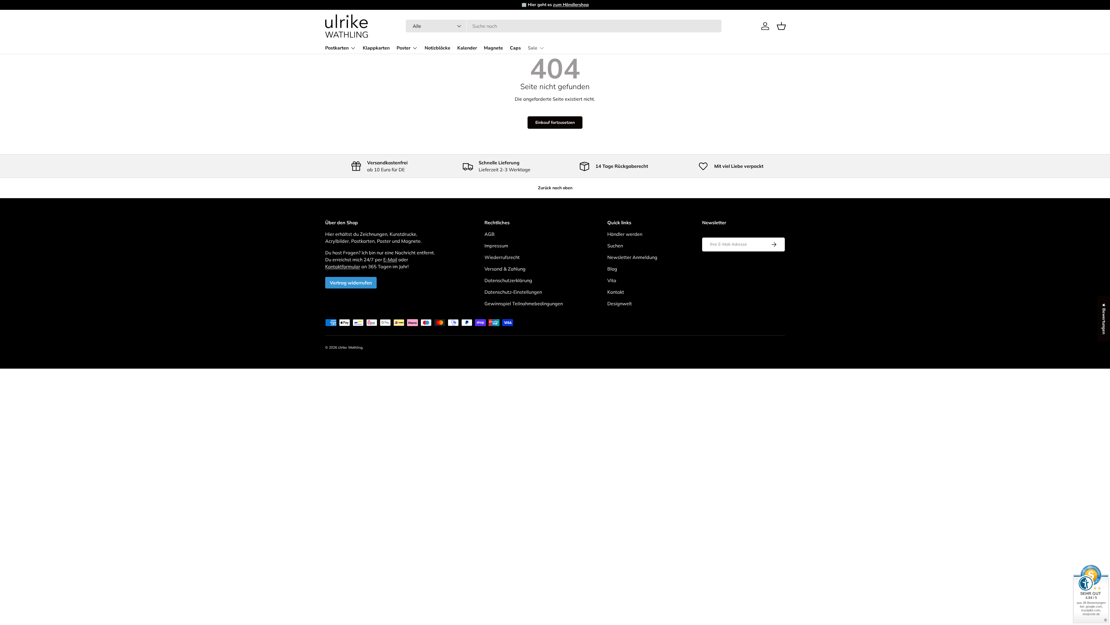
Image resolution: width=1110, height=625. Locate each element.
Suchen (615, 246)
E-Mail (390, 259)
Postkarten (337, 48)
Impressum (496, 246)
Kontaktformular (342, 266)
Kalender (467, 48)
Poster (403, 48)
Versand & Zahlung (505, 269)
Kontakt (615, 292)
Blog (612, 269)
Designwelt (619, 303)
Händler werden (624, 234)
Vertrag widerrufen (351, 283)
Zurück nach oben (555, 187)
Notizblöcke (437, 48)
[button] (781, 26)
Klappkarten (376, 48)
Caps (515, 48)
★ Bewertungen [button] (1104, 318)
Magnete (493, 48)
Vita (611, 280)
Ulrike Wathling (350, 347)
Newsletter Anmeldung (632, 257)
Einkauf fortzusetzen (555, 122)
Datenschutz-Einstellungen (513, 292)
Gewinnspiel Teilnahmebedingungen (523, 303)
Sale (532, 48)
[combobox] (564, 26)
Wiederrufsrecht (502, 257)
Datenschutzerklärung (508, 280)
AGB (489, 234)
